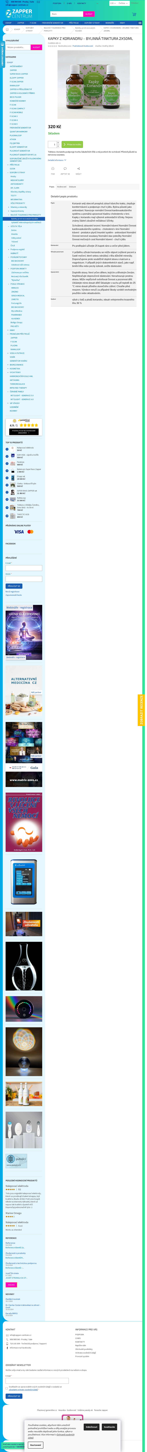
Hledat (88, 14)
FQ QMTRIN (15, 143)
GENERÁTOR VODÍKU (18, 361)
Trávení (14, 241)
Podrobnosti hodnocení (83, 46)
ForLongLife (16, 303)
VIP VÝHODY (15, 403)
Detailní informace (55, 160)
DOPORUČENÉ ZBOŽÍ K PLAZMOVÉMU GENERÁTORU (25, 160)
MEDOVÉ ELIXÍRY (17, 180)
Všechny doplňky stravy (21, 191)
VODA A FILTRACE (17, 353)
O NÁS (69, 3)
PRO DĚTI (15, 326)
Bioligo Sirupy (16, 322)
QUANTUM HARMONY (19, 131)
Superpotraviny (17, 211)
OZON (12, 168)
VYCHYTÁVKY (15, 372)
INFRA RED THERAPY (18, 388)
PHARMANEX (16, 315)
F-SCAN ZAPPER (16, 81)
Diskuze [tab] (72, 186)
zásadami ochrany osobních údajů (23, 1389)
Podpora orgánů (18, 249)
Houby (13, 176)
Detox (13, 230)
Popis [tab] (51, 186)
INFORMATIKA (16, 199)
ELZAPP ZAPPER (17, 77)
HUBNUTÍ (14, 253)
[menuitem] (8, 23)
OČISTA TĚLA (16, 226)
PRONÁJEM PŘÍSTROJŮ (20, 334)
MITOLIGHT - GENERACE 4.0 (22, 399)
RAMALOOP (15, 85)
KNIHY (12, 330)
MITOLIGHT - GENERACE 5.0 (22, 395)
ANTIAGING (14, 380)
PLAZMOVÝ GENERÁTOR (20, 151)
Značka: (104, 46)
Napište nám (80, 1345)
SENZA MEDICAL (18, 295)
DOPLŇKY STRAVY (17, 172)
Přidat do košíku (74, 144)
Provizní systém (82, 1356)
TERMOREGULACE (17, 384)
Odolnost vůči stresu (20, 264)
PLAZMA (14, 345)
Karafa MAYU (12, 1313)
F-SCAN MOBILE (16, 112)
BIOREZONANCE (16, 364)
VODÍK (12, 357)
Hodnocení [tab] (61, 186)
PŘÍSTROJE (15, 164)
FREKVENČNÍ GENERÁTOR (20, 127)
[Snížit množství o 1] (58, 146)
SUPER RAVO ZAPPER (19, 74)
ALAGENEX (15, 318)
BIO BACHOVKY (17, 261)
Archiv (11, 1285)
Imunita (14, 234)
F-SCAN (13, 104)
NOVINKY (13, 410)
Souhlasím (109, 1427)
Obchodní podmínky (84, 1349)
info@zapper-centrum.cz (20, 1335)
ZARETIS (15, 299)
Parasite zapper (101, 1410)
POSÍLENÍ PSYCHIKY (19, 257)
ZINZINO (14, 291)
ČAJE (13, 245)
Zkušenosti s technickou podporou (21, 1263)
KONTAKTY (81, 3)
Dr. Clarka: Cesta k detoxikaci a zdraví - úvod (23, 1306)
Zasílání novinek (13, 1299)
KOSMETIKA (15, 368)
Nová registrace (12, 591)
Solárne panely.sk (85, 1410)
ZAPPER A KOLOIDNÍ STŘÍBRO (22, 93)
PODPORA (57, 3)
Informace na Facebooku (20, 1347)
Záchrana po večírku (20, 272)
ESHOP (10, 62)
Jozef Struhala (12, 1273)
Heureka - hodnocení (67, 1410)
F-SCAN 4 (14, 120)
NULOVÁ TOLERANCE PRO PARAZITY (26, 214)
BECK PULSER (15, 97)
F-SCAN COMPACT (17, 108)
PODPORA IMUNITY (19, 268)
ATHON (13, 139)
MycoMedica (16, 311)
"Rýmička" (15, 280)
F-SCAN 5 (14, 124)
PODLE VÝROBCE (18, 284)
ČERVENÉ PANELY (17, 391)
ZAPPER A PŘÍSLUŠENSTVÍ (21, 89)
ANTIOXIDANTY (17, 184)
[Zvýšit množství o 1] (58, 142)
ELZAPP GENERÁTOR (18, 147)
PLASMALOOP (16, 135)
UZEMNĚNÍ (14, 407)
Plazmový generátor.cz (47, 1410)
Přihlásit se (14, 586)
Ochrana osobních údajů (85, 1352)
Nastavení (35, 1445)
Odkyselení (16, 238)
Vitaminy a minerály (19, 207)
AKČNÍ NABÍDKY (16, 66)
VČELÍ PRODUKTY (18, 203)
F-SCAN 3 (14, 116)
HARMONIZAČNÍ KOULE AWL (21, 376)
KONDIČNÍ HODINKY (18, 101)
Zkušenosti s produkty (16, 1253)
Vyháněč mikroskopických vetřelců (26, 222)
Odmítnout (91, 1427)
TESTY (13, 195)
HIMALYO (15, 288)
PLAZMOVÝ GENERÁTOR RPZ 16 (23, 154)
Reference (10, 1243)
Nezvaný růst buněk (19, 276)
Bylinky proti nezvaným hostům (24, 218)
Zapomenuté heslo (14, 595)
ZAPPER (13, 70)
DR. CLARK (15, 188)
